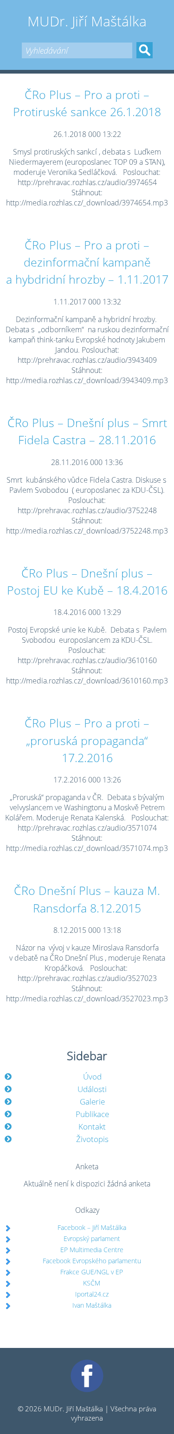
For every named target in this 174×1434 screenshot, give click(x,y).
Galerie (92, 1101)
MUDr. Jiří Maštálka (87, 21)
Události (92, 1089)
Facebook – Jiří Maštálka (92, 1227)
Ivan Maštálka (91, 1305)
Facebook (87, 1364)
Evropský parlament (92, 1238)
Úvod (92, 1076)
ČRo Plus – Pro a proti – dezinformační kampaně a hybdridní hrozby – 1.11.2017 (87, 262)
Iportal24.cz (92, 1294)
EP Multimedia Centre (91, 1249)
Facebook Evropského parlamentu (92, 1260)
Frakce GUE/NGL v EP (91, 1271)
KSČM (91, 1283)
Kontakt (92, 1126)
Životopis (92, 1139)
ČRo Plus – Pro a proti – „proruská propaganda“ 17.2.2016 (87, 740)
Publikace (92, 1114)
